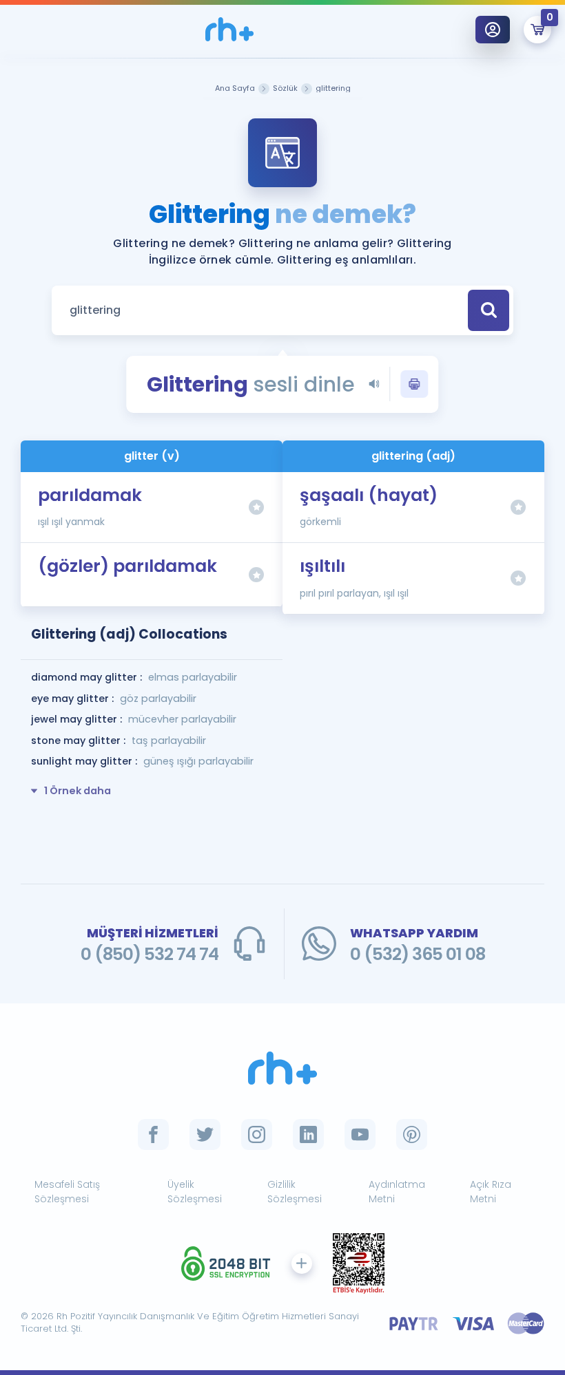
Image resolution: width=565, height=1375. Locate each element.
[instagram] (256, 1134)
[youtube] (360, 1134)
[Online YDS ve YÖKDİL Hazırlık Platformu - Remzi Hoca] (282, 1068)
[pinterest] (411, 1134)
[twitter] (204, 1134)
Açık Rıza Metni (490, 1191)
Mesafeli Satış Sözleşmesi (67, 1191)
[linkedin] (308, 1134)
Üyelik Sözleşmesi (194, 1191)
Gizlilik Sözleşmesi (294, 1191)
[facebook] (153, 1134)
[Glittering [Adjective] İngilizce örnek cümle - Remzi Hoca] (229, 29)
